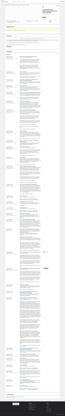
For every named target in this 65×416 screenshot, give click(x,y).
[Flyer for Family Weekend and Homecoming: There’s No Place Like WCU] (32, 38)
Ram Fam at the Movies (24, 284)
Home (47, 404)
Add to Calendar (10, 22)
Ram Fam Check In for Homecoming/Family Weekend (30, 92)
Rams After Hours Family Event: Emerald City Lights (30, 370)
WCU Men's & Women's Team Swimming (27, 354)
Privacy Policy (48, 410)
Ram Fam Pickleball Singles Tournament (27, 109)
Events (24, 1)
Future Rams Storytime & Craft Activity (27, 219)
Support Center (48, 411)
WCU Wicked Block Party (25, 146)
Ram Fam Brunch (23, 71)
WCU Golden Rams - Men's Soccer (26, 201)
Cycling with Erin (23, 85)
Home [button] (14, 1)
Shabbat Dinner (23, 358)
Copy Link (9, 46)
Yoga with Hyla (23, 157)
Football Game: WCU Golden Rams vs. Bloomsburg (29, 229)
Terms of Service (49, 408)
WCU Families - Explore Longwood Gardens (28, 56)
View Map (29, 21)
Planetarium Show (23, 195)
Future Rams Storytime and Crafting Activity (28, 184)
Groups (19, 1)
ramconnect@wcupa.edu (32, 409)
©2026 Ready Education (60, 414)
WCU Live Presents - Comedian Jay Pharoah (28, 297)
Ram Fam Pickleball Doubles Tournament (28, 166)
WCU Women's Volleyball (25, 213)
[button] (5, 1)
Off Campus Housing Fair (25, 101)
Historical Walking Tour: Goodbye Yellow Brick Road (30, 252)
